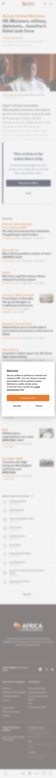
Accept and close (28, 398)
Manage (17, 406)
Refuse (39, 406)
